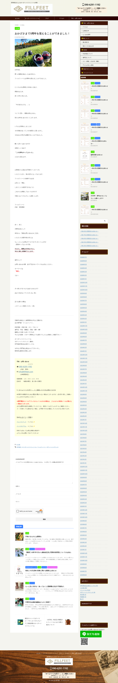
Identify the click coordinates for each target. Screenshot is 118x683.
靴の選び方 (86, 42)
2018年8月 (83, 567)
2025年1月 (83, 322)
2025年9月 (83, 293)
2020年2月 (83, 502)
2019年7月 (83, 528)
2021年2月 (83, 459)
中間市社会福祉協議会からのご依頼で (37, 602)
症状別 (85, 50)
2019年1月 (83, 549)
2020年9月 (83, 477)
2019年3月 (83, 542)
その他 (18, 444)
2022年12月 (83, 387)
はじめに (17, 18)
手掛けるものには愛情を (33, 536)
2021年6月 (83, 445)
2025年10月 (83, 289)
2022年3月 (83, 412)
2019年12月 (83, 510)
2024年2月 (83, 347)
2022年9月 (83, 394)
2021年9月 (83, 434)
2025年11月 (83, 286)
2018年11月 (83, 557)
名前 (17, 486)
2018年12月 (83, 553)
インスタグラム (21, 426)
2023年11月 (83, 358)
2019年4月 (83, 539)
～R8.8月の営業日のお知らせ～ (89, 231)
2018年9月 (83, 564)
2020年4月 (83, 495)
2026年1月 (83, 279)
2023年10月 (83, 362)
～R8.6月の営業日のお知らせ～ (89, 238)
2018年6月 (83, 575)
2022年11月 (83, 391)
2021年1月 (83, 463)
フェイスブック (21, 422)
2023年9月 (83, 365)
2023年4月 (83, 376)
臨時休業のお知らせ (96, 155)
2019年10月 (83, 517)
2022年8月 (83, 398)
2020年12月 (83, 466)
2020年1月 (83, 506)
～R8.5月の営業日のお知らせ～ (89, 242)
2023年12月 (83, 354)
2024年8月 (83, 336)
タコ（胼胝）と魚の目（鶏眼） (91, 61)
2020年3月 (83, 499)
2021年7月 (83, 441)
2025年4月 (83, 311)
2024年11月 (83, 326)
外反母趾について (88, 53)
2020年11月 (83, 470)
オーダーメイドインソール (32, 18)
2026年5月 (83, 264)
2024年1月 (83, 351)
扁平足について (87, 57)
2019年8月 (83, 524)
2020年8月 (83, 481)
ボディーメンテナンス (52, 447)
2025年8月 (83, 297)
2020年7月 (83, 484)
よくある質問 (86, 34)
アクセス (61, 18)
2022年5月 (83, 405)
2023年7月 (83, 369)
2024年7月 (83, 340)
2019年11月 (83, 513)
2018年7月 (83, 571)
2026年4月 (83, 268)
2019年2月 (83, 546)
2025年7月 (83, 300)
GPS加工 (19, 447)
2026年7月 (83, 257)
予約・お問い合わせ (76, 18)
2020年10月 (83, 474)
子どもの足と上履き (88, 65)
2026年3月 (83, 271)
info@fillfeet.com (26, 372)
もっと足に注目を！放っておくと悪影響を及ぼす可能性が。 (45, 586)
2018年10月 (83, 560)
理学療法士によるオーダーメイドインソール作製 (59, 656)
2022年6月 (83, 401)
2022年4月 (83, 409)
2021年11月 (83, 427)
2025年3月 (83, 315)
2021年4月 (83, 452)
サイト (18, 501)
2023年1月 (83, 383)
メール (18, 494)
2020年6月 (83, 488)
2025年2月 (83, 318)
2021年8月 (83, 437)
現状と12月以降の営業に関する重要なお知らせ (41, 570)
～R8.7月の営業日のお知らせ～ (89, 235)
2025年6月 (83, 304)
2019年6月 (83, 531)
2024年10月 (83, 329)
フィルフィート (41, 447)
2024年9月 (83, 333)
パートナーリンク (88, 72)
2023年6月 (83, 372)
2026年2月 (83, 275)
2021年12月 (83, 423)
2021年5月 (83, 448)
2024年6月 (83, 344)
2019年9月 (83, 520)
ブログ (47, 18)
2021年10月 (83, 430)
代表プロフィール (88, 69)
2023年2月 (83, 380)
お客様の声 (86, 30)
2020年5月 (83, 492)
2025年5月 (83, 308)
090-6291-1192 (92, 4)
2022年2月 (83, 416)
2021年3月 (83, 456)
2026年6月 (83, 261)
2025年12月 (83, 282)
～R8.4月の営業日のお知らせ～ (89, 245)
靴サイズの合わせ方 (88, 46)
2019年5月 (83, 535)
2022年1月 (83, 419)
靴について (86, 38)
